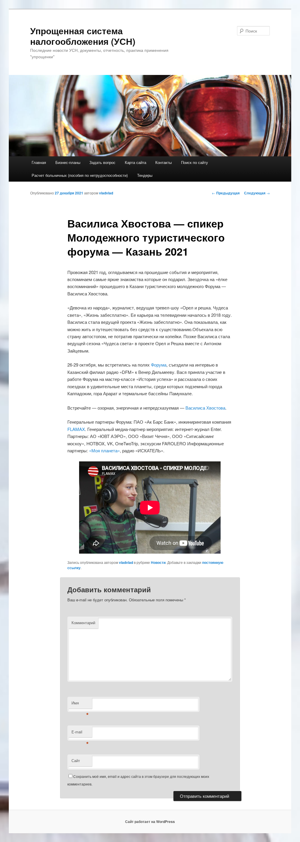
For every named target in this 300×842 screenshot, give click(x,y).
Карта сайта (135, 162)
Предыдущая (226, 193)
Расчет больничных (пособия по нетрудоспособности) (80, 175)
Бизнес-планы (67, 162)
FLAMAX (76, 429)
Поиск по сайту (194, 162)
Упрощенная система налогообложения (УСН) (82, 35)
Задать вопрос (102, 162)
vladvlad (106, 193)
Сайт (75, 760)
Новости (158, 562)
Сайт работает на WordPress (150, 821)
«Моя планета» (104, 450)
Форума (158, 365)
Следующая (257, 193)
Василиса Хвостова (205, 408)
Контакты (163, 162)
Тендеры (144, 175)
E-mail (80, 733)
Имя (80, 704)
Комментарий (83, 622)
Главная (39, 162)
